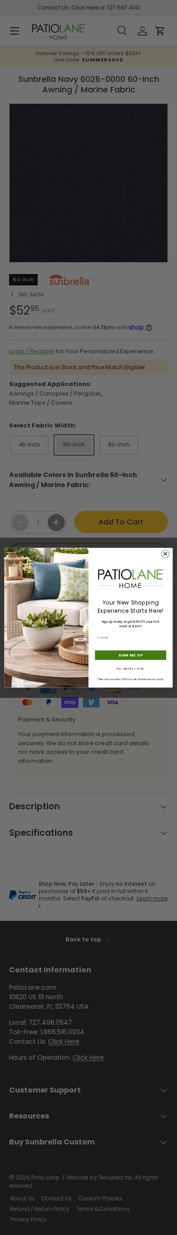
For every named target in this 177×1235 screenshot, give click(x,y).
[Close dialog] (165, 554)
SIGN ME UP (130, 654)
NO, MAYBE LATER (130, 668)
